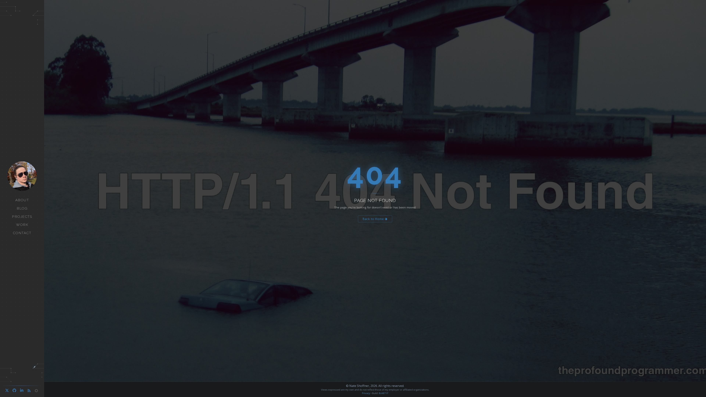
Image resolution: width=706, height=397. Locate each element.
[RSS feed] (29, 391)
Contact (22, 233)
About (22, 200)
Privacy (366, 393)
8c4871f (383, 393)
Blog (22, 208)
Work (22, 225)
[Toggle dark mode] (36, 391)
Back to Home (374, 219)
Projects (22, 216)
